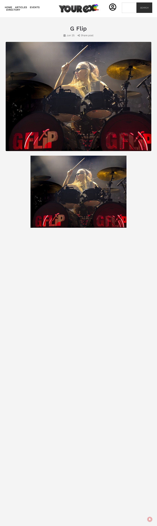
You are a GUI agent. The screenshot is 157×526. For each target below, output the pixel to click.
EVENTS (35, 7)
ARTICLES (21, 7)
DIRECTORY (13, 10)
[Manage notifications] (149, 519)
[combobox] (129, 7)
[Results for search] (129, 14)
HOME (8, 7)
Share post (87, 35)
